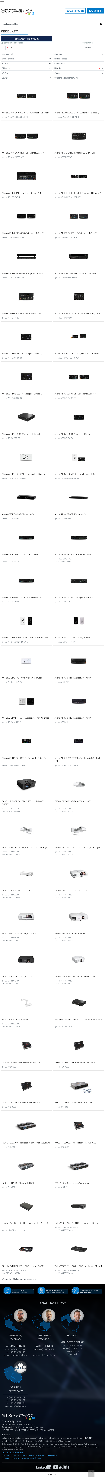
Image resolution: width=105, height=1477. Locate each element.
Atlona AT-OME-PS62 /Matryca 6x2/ (70, 514)
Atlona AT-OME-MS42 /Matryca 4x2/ (18, 514)
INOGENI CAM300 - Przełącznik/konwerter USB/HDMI (26, 1143)
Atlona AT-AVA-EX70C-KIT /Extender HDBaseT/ (23, 153)
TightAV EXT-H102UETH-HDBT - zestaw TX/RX (22, 1266)
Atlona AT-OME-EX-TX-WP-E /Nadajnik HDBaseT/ (23, 474)
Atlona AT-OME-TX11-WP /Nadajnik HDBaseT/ (75, 637)
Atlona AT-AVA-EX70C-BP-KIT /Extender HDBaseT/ (77, 113)
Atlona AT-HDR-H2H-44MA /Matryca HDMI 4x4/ (22, 273)
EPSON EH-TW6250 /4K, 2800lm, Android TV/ (75, 976)
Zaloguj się (97, 11)
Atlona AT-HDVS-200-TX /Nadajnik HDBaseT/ (22, 394)
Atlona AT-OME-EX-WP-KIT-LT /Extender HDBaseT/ (77, 474)
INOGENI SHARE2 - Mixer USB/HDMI (18, 1183)
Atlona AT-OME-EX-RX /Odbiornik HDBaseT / (21, 434)
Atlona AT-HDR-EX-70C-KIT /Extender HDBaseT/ (76, 233)
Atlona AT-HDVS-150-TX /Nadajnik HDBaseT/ (22, 353)
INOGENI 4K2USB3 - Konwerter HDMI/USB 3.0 (22, 1062)
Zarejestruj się (77, 11)
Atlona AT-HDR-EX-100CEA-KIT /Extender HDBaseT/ (78, 193)
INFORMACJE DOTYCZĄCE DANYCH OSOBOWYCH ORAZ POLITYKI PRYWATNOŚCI (30, 1455)
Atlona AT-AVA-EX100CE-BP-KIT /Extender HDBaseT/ (25, 113)
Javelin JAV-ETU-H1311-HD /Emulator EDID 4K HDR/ (25, 1223)
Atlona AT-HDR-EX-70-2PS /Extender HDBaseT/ (23, 233)
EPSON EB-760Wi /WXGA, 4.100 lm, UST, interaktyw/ (25, 847)
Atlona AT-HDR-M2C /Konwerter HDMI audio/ (22, 313)
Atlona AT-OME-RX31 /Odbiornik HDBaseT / (74, 554)
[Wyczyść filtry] (7, 48)
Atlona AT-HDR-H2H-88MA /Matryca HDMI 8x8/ (75, 273)
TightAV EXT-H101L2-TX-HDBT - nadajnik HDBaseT (77, 1223)
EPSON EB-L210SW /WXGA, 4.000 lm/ (19, 933)
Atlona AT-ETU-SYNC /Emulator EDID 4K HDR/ (75, 153)
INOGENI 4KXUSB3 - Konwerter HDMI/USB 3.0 (22, 1102)
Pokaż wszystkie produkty (26, 38)
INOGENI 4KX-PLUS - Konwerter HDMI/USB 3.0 (75, 1062)
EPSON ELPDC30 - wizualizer (15, 1019)
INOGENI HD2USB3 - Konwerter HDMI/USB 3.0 (75, 1143)
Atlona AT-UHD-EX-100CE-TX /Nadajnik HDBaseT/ (24, 758)
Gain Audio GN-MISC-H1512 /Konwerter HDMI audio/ (78, 1019)
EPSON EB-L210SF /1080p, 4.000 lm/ (71, 890)
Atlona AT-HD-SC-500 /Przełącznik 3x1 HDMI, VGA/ (77, 313)
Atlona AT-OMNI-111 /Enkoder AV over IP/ (73, 678)
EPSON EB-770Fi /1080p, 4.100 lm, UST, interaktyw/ (77, 847)
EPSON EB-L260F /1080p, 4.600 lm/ (70, 933)
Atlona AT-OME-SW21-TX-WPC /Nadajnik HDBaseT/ (25, 637)
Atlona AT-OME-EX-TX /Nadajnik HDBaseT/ (73, 434)
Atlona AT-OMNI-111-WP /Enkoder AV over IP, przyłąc (25, 718)
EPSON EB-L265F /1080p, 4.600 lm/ (18, 976)
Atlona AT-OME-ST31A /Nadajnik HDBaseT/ (74, 597)
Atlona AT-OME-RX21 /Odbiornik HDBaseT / (21, 554)
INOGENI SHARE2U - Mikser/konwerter (72, 1183)
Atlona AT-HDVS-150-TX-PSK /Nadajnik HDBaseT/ (77, 353)
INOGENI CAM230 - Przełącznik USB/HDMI (73, 1102)
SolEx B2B (53, 1474)
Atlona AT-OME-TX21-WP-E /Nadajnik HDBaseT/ (23, 678)
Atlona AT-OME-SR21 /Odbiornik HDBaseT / (21, 597)
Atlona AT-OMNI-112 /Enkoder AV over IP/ (73, 718)
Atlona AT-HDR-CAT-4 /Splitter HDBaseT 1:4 (21, 193)
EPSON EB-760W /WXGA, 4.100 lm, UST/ (73, 801)
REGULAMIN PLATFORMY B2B (12, 1453)
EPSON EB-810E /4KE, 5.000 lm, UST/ (18, 890)
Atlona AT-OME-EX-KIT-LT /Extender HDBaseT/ (75, 394)
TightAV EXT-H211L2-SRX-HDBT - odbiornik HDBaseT (78, 1266)
